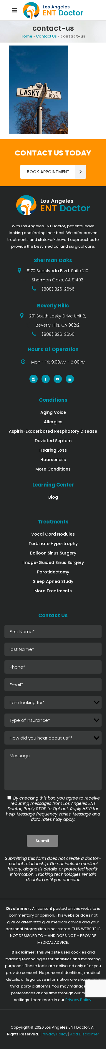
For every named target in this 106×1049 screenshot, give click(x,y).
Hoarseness (53, 460)
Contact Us (46, 36)
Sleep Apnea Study (53, 581)
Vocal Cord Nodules (53, 534)
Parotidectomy (53, 572)
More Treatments (53, 591)
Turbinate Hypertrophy (53, 544)
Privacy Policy (78, 1000)
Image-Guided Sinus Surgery (53, 562)
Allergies (53, 422)
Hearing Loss (53, 450)
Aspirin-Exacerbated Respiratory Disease (53, 431)
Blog (53, 497)
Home (26, 36)
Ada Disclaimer (84, 1034)
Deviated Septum (53, 441)
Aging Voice (53, 412)
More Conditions (53, 469)
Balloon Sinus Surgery (53, 553)
